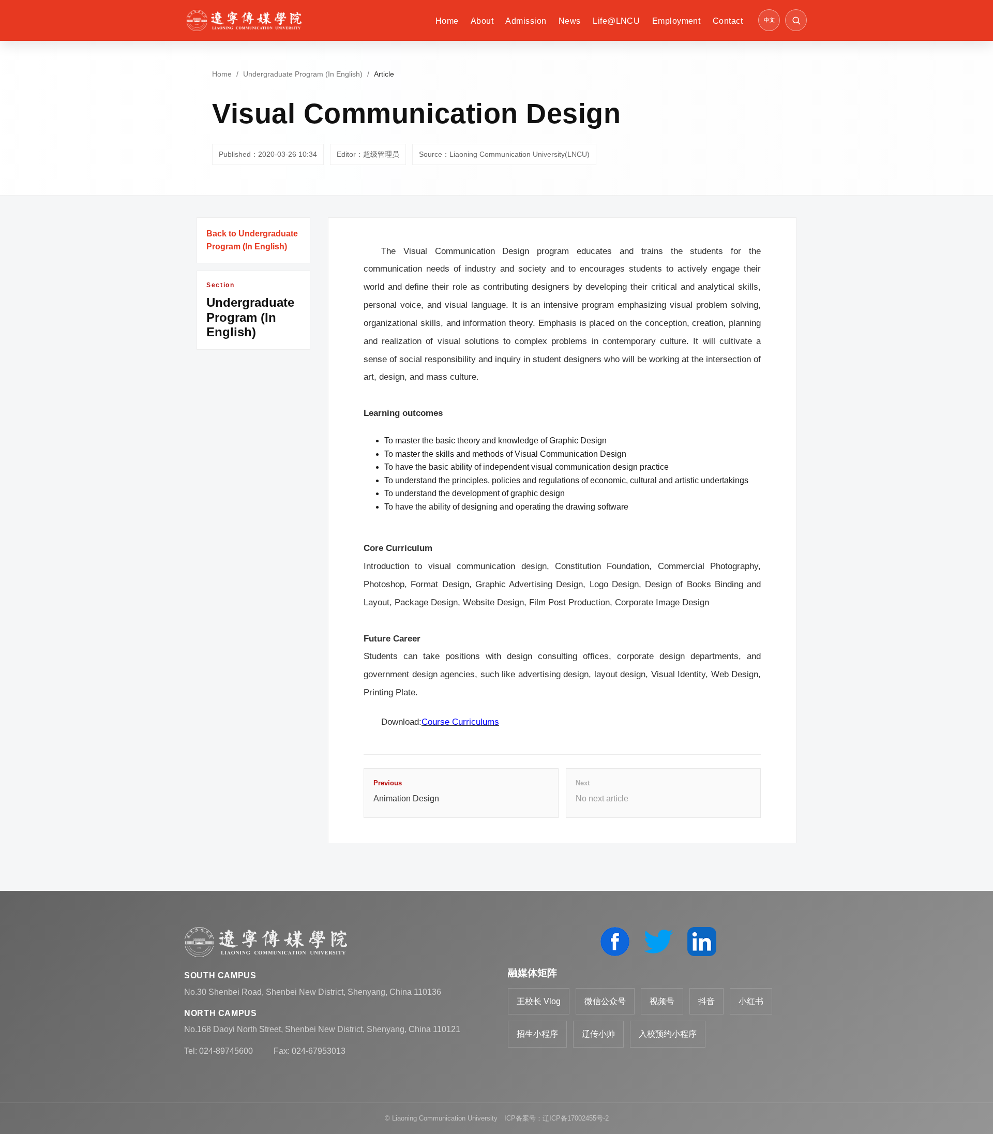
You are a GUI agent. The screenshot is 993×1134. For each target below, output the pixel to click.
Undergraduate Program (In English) (303, 74)
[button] (796, 20)
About (482, 21)
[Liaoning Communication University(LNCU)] (244, 20)
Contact (728, 21)
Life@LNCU (616, 21)
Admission (525, 21)
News (570, 21)
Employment (676, 21)
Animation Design (406, 791)
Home (447, 21)
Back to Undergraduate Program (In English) (252, 240)
